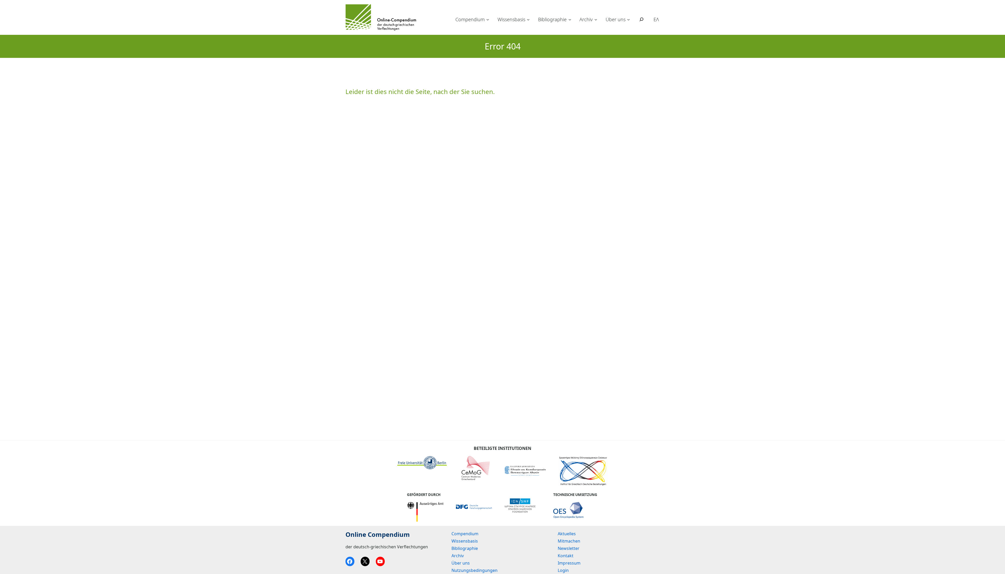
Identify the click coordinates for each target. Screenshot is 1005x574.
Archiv (586, 19)
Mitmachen (569, 541)
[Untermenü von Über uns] (628, 19)
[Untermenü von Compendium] (487, 19)
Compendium (470, 19)
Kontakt (565, 556)
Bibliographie (552, 19)
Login (563, 570)
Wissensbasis (511, 19)
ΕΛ (656, 19)
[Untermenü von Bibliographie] (569, 19)
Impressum (569, 563)
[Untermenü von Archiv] (595, 19)
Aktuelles (567, 534)
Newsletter (568, 548)
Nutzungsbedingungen (474, 570)
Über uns (616, 19)
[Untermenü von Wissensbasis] (528, 19)
